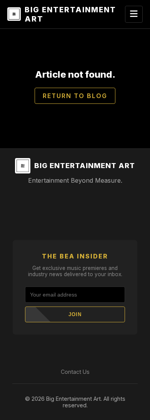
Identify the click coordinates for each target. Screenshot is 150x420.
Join (75, 314)
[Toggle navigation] (134, 14)
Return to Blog (75, 96)
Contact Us (75, 371)
